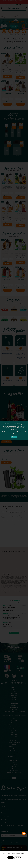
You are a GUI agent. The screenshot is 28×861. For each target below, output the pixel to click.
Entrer (14, 437)
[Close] (26, 852)
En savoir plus (14, 855)
